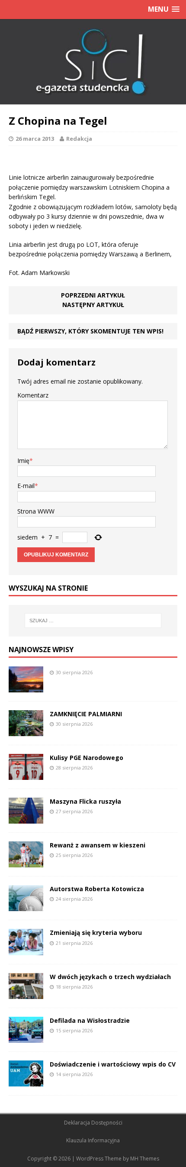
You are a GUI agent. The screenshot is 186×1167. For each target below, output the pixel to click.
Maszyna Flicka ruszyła (85, 801)
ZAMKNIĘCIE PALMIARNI (86, 714)
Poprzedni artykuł (93, 295)
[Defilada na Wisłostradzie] (26, 1037)
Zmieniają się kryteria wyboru (96, 932)
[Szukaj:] (93, 620)
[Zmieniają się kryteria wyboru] (26, 950)
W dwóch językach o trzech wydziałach (110, 977)
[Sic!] (93, 61)
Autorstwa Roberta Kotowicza (97, 889)
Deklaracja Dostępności (93, 1122)
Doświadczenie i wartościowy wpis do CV (113, 1064)
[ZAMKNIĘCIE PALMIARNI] (26, 731)
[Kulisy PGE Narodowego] (26, 775)
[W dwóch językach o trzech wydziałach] (26, 993)
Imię (23, 460)
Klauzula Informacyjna (93, 1140)
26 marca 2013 (35, 138)
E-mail (26, 486)
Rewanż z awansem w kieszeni (97, 845)
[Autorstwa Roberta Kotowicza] (26, 906)
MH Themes (144, 1158)
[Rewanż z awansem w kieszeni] (26, 862)
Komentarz (32, 395)
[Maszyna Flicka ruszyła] (26, 819)
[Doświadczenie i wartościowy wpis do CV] (26, 1081)
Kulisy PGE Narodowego (86, 757)
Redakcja (79, 138)
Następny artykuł (93, 305)
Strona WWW (36, 511)
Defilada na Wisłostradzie (90, 1020)
